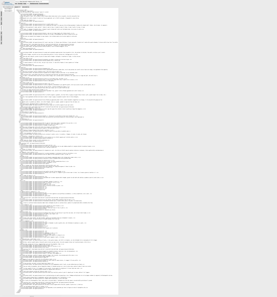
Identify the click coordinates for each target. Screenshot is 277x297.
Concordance (1, 38)
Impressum (32, 296)
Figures (1, 23)
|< (17, 7)
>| (28, 7)
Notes (1, 33)
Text (16, 3)
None (1, 43)
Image (25, 3)
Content (1, 19)
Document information (43, 3)
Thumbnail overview (34, 3)
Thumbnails (1, 14)
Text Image (20, 3)
